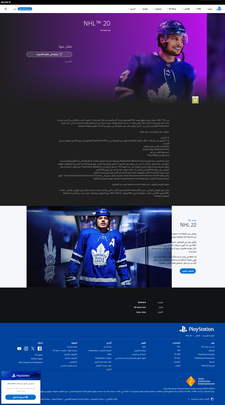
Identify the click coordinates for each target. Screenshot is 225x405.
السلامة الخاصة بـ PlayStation (100, 350)
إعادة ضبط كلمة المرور (103, 362)
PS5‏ (199, 9)
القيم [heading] (143, 343)
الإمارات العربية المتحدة (200, 399)
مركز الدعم (107, 347)
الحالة (109, 354)
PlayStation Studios (206, 354)
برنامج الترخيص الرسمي (69, 365)
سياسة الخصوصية (97, 399)
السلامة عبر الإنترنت (139, 354)
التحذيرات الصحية (71, 358)
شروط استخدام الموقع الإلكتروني (76, 399)
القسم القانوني (111, 399)
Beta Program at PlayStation (31, 362)
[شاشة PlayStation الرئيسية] (219, 8)
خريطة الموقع (57, 399)
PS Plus (172, 9)
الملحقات (176, 362)
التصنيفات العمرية (70, 354)
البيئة (144, 347)
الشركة (212, 362)
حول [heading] (213, 343)
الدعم (132, 9)
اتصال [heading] (40, 343)
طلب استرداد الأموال (103, 365)
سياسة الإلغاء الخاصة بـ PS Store (65, 350)
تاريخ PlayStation (208, 365)
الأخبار (145, 9)
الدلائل (109, 369)
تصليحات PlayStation (103, 358)
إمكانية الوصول (140, 350)
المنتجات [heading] (176, 343)
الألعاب (187, 9)
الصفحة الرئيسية (209, 335)
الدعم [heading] (109, 343)
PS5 (178, 347)
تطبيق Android (37, 358)
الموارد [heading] (74, 343)
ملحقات (158, 9)
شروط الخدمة (72, 347)
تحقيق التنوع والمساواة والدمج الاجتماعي (130, 358)
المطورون (73, 362)
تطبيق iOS (39, 355)
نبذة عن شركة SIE (208, 347)
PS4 (178, 350)
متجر (210, 9)
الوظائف (211, 350)
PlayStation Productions (205, 358)
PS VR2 (177, 354)
